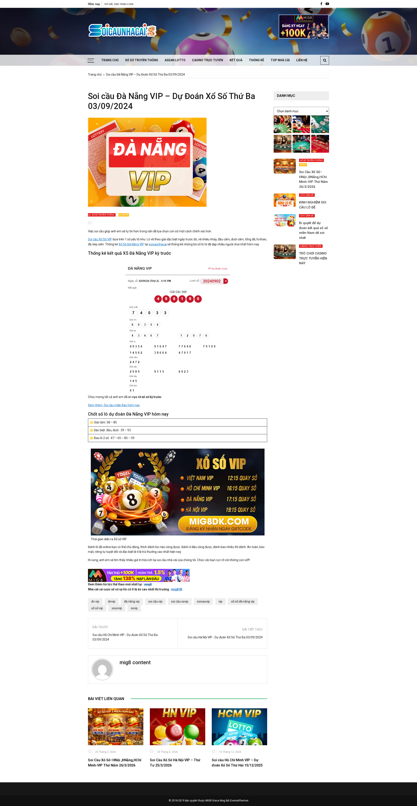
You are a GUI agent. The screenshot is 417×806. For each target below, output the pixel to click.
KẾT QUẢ (236, 60)
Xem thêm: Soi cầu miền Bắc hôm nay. (114, 405)
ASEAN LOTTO (175, 60)
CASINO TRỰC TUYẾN (207, 60)
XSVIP (125, 215)
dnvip (111, 601)
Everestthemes (239, 800)
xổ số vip (97, 608)
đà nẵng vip (132, 601)
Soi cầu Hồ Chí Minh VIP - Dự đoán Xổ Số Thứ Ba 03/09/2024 (125, 637)
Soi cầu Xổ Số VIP (100, 239)
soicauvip (203, 601)
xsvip (134, 608)
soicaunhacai (158, 244)
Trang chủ (110, 60)
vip (220, 601)
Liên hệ (301, 60)
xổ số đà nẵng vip (243, 601)
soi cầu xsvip (179, 601)
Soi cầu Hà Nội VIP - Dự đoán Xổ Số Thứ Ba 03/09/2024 (225, 637)
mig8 (148, 584)
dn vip (95, 601)
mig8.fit (176, 589)
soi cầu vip (155, 601)
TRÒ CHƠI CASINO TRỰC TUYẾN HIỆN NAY (313, 258)
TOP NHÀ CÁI (280, 60)
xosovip (117, 608)
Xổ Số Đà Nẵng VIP (131, 244)
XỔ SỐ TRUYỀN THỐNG (141, 60)
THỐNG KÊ (256, 60)
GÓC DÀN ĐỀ (307, 195)
